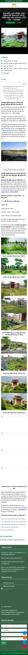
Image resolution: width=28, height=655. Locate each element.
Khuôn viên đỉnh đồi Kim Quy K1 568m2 (14, 93)
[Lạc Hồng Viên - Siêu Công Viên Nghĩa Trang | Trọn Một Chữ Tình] (14, 5)
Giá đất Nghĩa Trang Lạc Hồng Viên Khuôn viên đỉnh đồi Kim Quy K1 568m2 (15, 97)
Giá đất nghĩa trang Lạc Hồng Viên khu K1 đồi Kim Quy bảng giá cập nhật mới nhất (13, 91)
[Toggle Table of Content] (23, 84)
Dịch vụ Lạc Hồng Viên (7, 530)
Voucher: (19, 22)
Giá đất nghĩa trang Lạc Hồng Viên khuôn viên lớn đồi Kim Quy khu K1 (13, 87)
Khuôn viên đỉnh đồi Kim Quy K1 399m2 (14, 95)
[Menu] (2, 5)
